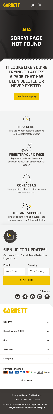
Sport (6, 340)
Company (8, 358)
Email (6, 265)
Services (8, 349)
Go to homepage (24, 96)
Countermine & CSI (13, 331)
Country (32, 265)
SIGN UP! (26, 280)
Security (7, 322)
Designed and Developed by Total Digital (26, 407)
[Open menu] (47, 5)
